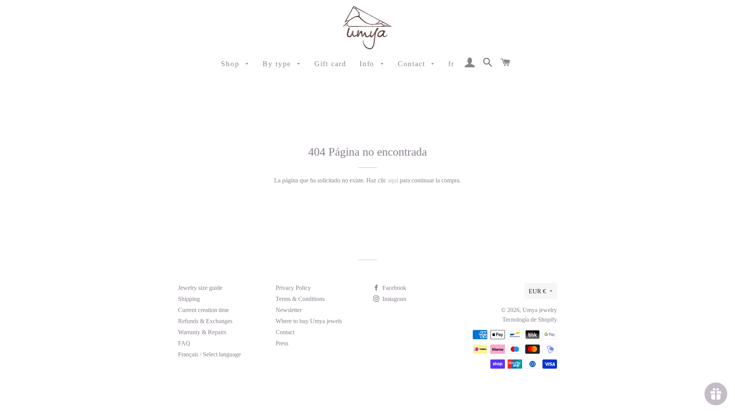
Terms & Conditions (300, 299)
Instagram (393, 299)
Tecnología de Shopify (529, 319)
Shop (231, 64)
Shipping (189, 299)
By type (278, 64)
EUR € (537, 291)
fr (451, 64)
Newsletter (289, 310)
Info (368, 64)
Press (282, 343)
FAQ (184, 343)
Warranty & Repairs (202, 332)
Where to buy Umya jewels (309, 321)
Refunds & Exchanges (205, 321)
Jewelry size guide (200, 288)
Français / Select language (209, 354)
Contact (413, 64)
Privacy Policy (293, 288)
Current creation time (203, 310)
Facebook (393, 288)
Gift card (330, 64)
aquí (393, 180)
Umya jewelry (540, 310)
